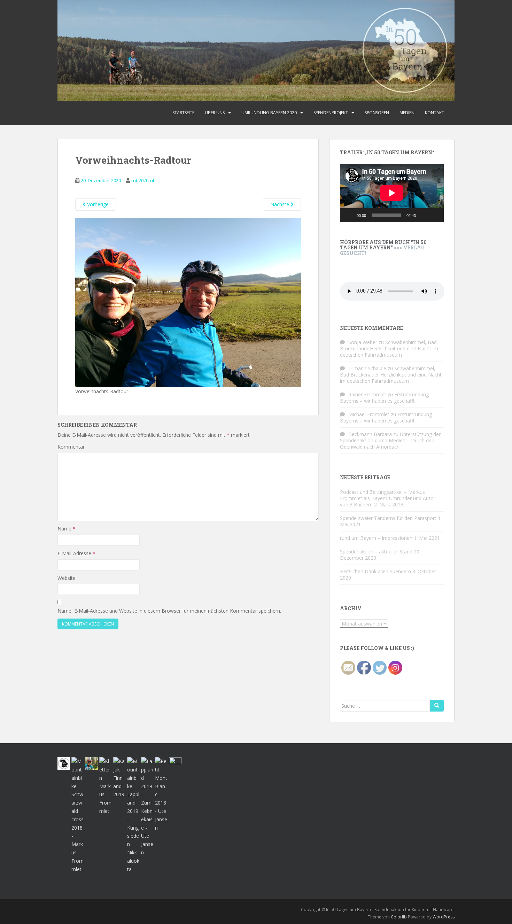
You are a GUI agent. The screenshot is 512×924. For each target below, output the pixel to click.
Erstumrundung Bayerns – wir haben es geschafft (384, 397)
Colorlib (399, 917)
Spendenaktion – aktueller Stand (376, 551)
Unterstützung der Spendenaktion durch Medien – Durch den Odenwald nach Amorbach (390, 440)
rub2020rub (143, 180)
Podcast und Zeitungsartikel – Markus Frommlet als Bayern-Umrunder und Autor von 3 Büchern (387, 498)
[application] (392, 193)
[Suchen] (437, 706)
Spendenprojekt (330, 113)
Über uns (215, 113)
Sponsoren (377, 113)
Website (66, 578)
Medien (406, 113)
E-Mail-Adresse (76, 553)
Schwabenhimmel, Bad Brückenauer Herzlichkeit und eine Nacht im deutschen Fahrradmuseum (389, 348)
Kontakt (434, 113)
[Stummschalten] (423, 215)
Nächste (280, 204)
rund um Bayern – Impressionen (376, 538)
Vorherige (97, 204)
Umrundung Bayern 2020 (269, 113)
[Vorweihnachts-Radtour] (188, 302)
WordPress (444, 917)
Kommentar (71, 446)
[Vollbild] (434, 215)
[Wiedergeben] (349, 215)
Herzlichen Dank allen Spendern (375, 571)
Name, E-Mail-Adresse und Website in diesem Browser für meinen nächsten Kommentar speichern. (169, 610)
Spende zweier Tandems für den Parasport (388, 518)
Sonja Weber (362, 342)
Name (66, 528)
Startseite (183, 113)
